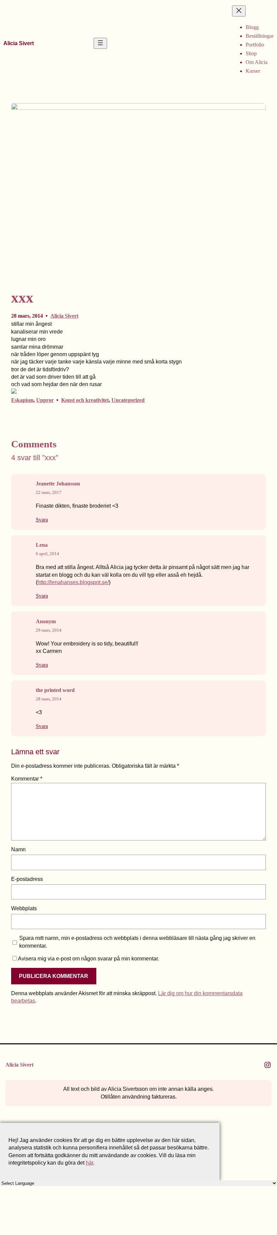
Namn (18, 849)
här (89, 1163)
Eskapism (22, 400)
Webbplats (24, 908)
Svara (42, 520)
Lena (42, 545)
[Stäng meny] (239, 11)
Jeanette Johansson (58, 483)
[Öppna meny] (100, 43)
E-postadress (27, 879)
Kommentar (26, 779)
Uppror (45, 400)
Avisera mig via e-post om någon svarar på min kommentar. (88, 958)
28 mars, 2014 (48, 698)
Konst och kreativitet (85, 400)
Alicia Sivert (18, 43)
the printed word (55, 690)
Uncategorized (128, 400)
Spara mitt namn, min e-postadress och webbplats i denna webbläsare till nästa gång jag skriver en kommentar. (137, 941)
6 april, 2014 (47, 553)
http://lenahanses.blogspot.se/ (73, 582)
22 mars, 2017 (48, 492)
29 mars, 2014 (48, 630)
